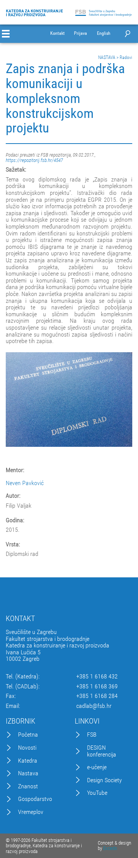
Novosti (27, 747)
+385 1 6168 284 (97, 696)
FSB (92, 734)
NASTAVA (106, 57)
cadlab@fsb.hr (94, 706)
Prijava (80, 33)
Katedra (27, 760)
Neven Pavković (25, 483)
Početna (28, 734)
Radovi (126, 57)
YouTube (97, 792)
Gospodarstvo (35, 799)
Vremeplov (30, 812)
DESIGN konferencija (101, 751)
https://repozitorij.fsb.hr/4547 (34, 160)
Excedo (110, 848)
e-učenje (97, 767)
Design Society (104, 780)
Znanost (28, 786)
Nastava (28, 773)
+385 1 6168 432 (97, 676)
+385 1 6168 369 (97, 686)
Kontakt (57, 33)
